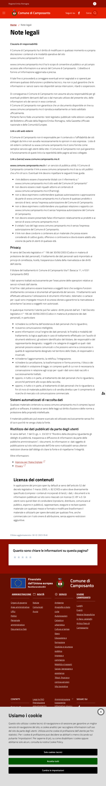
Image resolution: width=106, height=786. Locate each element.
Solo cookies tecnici (53, 752)
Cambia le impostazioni (53, 770)
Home (13, 25)
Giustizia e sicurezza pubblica (64, 649)
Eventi (80, 610)
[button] (94, 12)
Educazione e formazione (61, 640)
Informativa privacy (63, 706)
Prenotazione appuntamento (39, 704)
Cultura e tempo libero (62, 631)
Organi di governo (19, 602)
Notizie (36, 602)
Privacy (19, 466)
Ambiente (59, 602)
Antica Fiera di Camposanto (83, 625)
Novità (40, 594)
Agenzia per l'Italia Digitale (28, 462)
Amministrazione (21, 594)
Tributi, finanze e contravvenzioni (62, 680)
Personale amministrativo (18, 622)
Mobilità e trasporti (63, 664)
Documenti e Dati (19, 629)
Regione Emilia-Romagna (19, 3)
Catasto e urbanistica (60, 622)
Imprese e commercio (60, 658)
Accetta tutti (53, 761)
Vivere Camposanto (83, 596)
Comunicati (38, 607)
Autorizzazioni (61, 616)
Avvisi (35, 611)
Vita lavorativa (61, 686)
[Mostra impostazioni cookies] (103, 393)
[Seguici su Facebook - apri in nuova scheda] (78, 12)
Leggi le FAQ (38, 699)
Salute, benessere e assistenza (64, 671)
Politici (14, 616)
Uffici (13, 611)
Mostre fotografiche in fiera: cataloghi (86, 617)
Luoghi (80, 605)
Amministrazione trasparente (62, 701)
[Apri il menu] (4, 13)
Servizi (63, 594)
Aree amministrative (20, 607)
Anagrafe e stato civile (62, 609)
